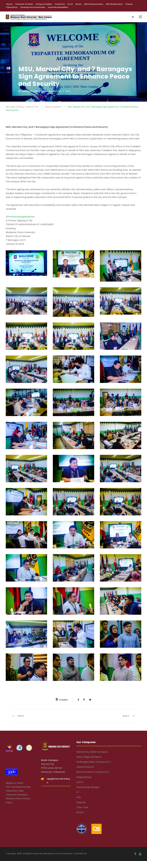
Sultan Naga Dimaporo (89, 757)
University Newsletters (58, 7)
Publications (12, 7)
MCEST (80, 812)
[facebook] (135, 854)
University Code (14, 790)
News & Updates (51, 91)
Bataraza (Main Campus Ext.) (92, 772)
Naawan (81, 802)
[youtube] (140, 854)
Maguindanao (84, 777)
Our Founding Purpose (18, 787)
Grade (78, 4)
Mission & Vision (14, 783)
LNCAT (80, 782)
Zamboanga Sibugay (87, 787)
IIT (77, 792)
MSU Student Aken (114, 4)
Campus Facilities (44, 4)
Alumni (9, 4)
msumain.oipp (30, 91)
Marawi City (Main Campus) (92, 752)
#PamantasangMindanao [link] (20, 216)
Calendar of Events (24, 4)
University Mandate (17, 794)
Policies (129, 4)
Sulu (78, 797)
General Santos (85, 767)
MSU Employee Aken (93, 4)
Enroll (70, 4)
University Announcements (32, 7)
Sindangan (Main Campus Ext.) (93, 762)
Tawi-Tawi (82, 807)
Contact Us (60, 4)
